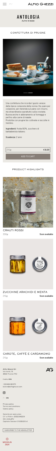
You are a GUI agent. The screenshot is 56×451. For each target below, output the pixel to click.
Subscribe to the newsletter (18, 430)
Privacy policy (8, 404)
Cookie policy (8, 409)
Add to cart (28, 156)
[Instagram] (4, 392)
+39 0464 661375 (9, 384)
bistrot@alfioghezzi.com (12, 387)
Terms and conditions (11, 406)
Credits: (7, 379)
